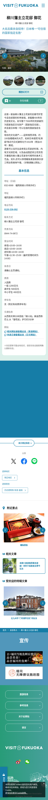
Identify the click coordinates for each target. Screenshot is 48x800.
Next (43, 55)
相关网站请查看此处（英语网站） (23, 331)
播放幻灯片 (24, 92)
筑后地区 (8, 477)
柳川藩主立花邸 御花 (29, 630)
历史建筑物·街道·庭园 (13, 490)
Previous (4, 55)
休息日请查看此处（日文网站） (22, 335)
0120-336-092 (11, 209)
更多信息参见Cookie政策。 (16, 793)
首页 (4, 630)
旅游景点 (13, 630)
